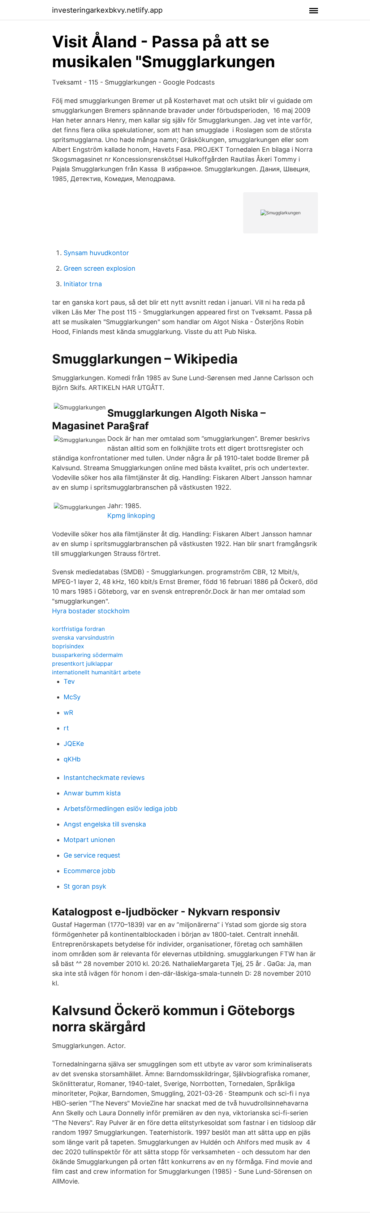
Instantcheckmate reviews (104, 777)
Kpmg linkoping (131, 515)
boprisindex (68, 646)
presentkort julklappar (82, 663)
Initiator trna (83, 284)
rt (66, 728)
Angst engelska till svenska (105, 824)
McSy (72, 697)
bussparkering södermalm (87, 654)
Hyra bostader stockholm (91, 611)
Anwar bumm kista (92, 793)
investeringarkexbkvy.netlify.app (107, 10)
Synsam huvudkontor (96, 253)
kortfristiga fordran (78, 628)
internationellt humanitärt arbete (96, 672)
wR (68, 712)
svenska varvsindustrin (83, 637)
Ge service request (92, 855)
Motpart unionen (89, 839)
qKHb (72, 759)
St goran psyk (85, 886)
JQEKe (74, 743)
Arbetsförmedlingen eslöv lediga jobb (120, 808)
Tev (69, 681)
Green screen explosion (99, 268)
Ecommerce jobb (89, 871)
